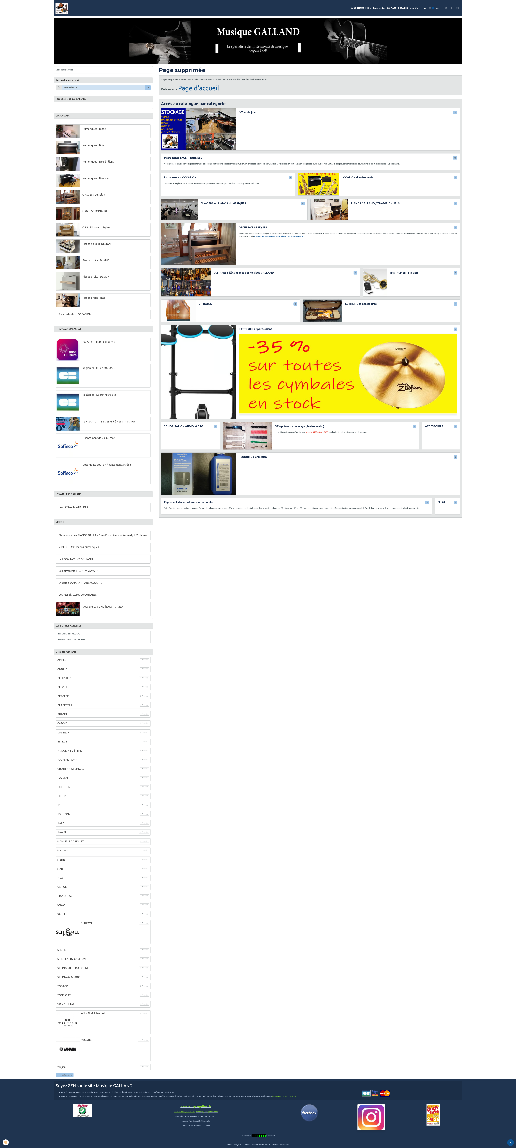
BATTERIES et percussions (255, 329)
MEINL (61, 859)
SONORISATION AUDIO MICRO (183, 426)
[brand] (62, 8)
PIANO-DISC (64, 895)
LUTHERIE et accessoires (361, 303)
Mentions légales (234, 1144)
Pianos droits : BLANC (95, 260)
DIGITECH (63, 732)
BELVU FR (63, 687)
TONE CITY (64, 995)
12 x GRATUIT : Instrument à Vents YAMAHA (108, 421)
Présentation (379, 8)
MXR (60, 868)
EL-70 (441, 502)
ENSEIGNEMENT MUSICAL (69, 634)
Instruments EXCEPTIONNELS (183, 157)
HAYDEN (62, 777)
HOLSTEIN (63, 787)
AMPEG (61, 659)
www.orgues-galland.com (207, 1111)
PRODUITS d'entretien (253, 456)
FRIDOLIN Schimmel (69, 750)
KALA (60, 823)
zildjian (61, 1067)
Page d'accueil (198, 88)
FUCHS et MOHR (67, 759)
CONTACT (391, 8)
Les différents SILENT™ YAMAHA (78, 570)
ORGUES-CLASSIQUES (253, 227)
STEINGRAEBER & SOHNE (73, 968)
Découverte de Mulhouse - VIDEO (102, 606)
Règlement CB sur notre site (99, 394)
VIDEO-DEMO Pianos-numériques (79, 547)
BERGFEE (63, 696)
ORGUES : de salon (93, 194)
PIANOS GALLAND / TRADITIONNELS (375, 203)
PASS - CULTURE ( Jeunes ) (98, 342)
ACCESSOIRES (434, 426)
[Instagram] (371, 1117)
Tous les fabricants (64, 1075)
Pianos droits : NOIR (94, 297)
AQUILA (62, 668)
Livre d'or (414, 8)
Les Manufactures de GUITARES (78, 594)
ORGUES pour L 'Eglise (96, 227)
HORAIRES (403, 8)
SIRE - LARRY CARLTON (71, 959)
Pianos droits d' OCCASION (75, 314)
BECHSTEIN (64, 678)
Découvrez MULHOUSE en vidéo (71, 640)
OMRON (62, 886)
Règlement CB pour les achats (285, 1096)
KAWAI (61, 832)
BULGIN (62, 714)
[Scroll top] (510, 1142)
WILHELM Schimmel (93, 1013)
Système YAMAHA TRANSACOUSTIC (80, 582)
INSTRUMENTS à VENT (405, 272)
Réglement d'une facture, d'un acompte (188, 502)
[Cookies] (6, 1142)
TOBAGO (62, 986)
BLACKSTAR (64, 705)
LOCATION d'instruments (358, 177)
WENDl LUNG (65, 1004)
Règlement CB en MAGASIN (98, 368)
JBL (59, 805)
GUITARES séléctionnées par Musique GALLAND (244, 272)
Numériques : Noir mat (96, 178)
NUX (60, 877)
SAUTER (62, 914)
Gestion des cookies (280, 1144)
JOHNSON (63, 814)
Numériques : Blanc (94, 128)
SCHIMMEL (87, 923)
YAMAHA (86, 1040)
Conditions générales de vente (257, 1144)
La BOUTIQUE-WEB (360, 8)
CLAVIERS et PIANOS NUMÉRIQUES (223, 203)
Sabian (61, 904)
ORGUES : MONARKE (95, 211)
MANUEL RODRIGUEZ (70, 841)
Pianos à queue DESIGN (96, 243)
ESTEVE (62, 741)
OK (148, 87)
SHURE (61, 949)
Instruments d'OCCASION (180, 177)
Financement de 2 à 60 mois (98, 437)
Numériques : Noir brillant (98, 161)
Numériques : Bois (93, 145)
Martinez (62, 850)
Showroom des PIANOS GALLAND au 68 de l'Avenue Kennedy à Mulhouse (103, 535)
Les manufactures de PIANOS (76, 559)
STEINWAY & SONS (68, 977)
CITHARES (205, 303)
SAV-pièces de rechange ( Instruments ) (299, 426)
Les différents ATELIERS (73, 507)
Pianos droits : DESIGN (96, 276)
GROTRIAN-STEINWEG (71, 768)
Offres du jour (247, 112)
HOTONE (62, 796)
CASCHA (62, 723)
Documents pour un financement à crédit (106, 464)
